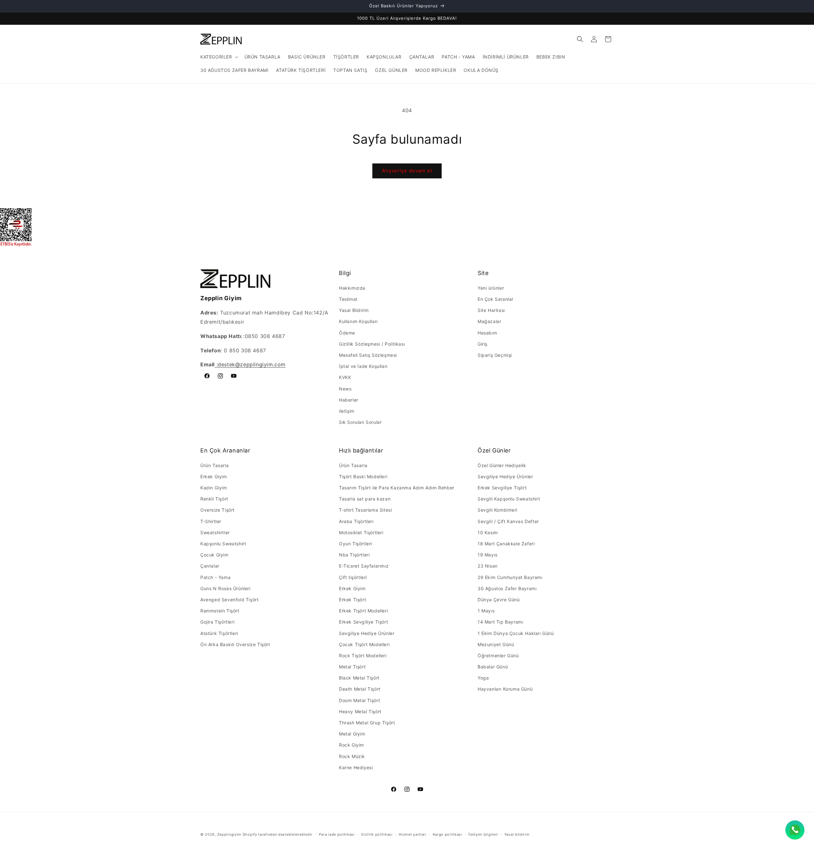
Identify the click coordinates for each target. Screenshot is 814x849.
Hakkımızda (352, 288)
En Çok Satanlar (496, 299)
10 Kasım (488, 532)
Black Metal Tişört (359, 677)
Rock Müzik (352, 756)
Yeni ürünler (491, 288)
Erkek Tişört (352, 599)
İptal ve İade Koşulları (363, 366)
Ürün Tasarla (214, 465)
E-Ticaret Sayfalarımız (364, 566)
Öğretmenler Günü (498, 655)
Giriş (482, 344)
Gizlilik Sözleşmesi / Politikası (372, 344)
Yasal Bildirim (354, 310)
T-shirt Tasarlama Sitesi (365, 510)
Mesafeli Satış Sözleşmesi (368, 355)
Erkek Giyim (213, 476)
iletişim (347, 411)
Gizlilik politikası (376, 834)
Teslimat (348, 299)
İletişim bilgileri (483, 834)
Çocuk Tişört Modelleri (364, 644)
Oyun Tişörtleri (355, 543)
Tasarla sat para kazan (364, 498)
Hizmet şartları (412, 834)
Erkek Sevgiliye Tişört (363, 622)
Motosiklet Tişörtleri (361, 532)
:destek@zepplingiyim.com (250, 364)
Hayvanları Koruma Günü (505, 689)
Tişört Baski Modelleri (363, 476)
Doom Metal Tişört (359, 700)
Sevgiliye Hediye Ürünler (366, 633)
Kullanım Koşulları (358, 321)
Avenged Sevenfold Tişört (229, 599)
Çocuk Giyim (214, 554)
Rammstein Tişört (219, 610)
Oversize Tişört (217, 510)
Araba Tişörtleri (356, 521)
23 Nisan (488, 566)
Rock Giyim (351, 745)
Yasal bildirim (517, 834)
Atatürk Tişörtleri (219, 633)
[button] (219, 57)
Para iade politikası (337, 834)
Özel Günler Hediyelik (502, 465)
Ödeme (347, 332)
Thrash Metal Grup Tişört (367, 722)
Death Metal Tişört (360, 689)
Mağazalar (489, 321)
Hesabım (487, 332)
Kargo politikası (447, 834)
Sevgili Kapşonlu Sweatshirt (509, 498)
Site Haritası (491, 310)
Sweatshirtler (215, 532)
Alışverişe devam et (407, 171)
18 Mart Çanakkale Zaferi (506, 543)
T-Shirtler (210, 521)
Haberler (348, 400)
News (345, 388)
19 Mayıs (488, 554)
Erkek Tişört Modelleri (363, 610)
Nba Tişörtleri (354, 554)
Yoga (483, 677)
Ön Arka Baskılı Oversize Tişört (235, 644)
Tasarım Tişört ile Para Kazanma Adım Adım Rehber (396, 487)
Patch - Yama (215, 577)
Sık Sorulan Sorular (360, 422)
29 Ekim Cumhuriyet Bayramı (510, 577)
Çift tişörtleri (353, 577)
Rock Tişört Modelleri (363, 655)
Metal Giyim (352, 733)
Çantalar (209, 566)
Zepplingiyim (229, 834)
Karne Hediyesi (356, 767)
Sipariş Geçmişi (495, 355)
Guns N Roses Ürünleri (225, 588)
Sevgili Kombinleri (497, 510)
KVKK (345, 377)
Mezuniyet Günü (496, 644)
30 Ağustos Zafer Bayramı (507, 588)
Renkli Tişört (214, 498)
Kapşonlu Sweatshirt (223, 543)
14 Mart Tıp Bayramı (500, 622)
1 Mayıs (486, 610)
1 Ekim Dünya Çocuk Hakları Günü (516, 633)
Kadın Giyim (213, 487)
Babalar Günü (493, 666)
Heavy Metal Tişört (360, 711)
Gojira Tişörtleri (217, 622)
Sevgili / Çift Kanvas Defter (508, 521)
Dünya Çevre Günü (499, 599)
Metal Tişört (352, 666)
